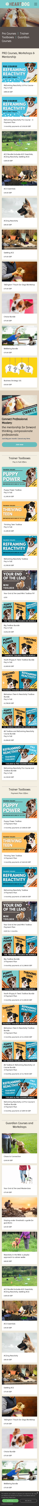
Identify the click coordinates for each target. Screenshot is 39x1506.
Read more (12, 1497)
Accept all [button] (10, 1500)
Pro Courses (9, 33)
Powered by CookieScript (7, 1504)
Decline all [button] (28, 1500)
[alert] (19, 1498)
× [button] (37, 1493)
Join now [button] (19, 445)
